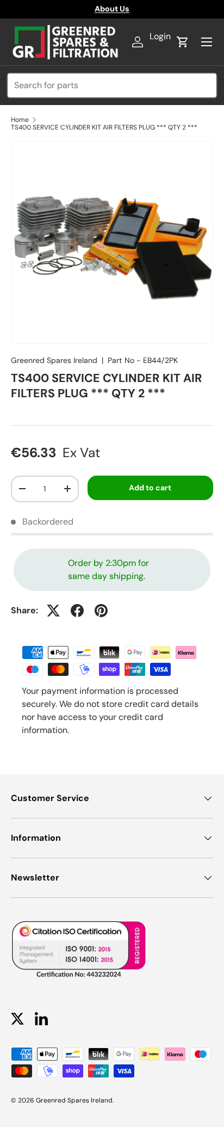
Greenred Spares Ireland (54, 360)
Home (20, 119)
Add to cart (150, 487)
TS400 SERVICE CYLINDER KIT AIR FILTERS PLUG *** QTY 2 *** (104, 127)
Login (160, 36)
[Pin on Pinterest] (101, 611)
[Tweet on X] (53, 611)
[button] (183, 42)
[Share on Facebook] (77, 611)
